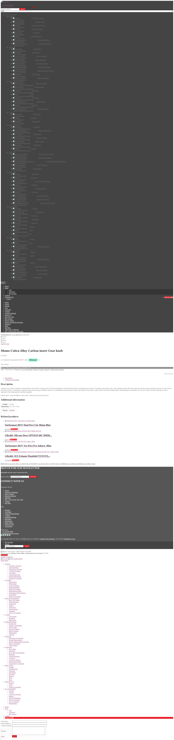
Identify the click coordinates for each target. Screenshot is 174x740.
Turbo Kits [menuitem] (12, 607)
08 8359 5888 (168, 297)
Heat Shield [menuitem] (12, 595)
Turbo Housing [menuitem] (14, 602)
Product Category (44, 370)
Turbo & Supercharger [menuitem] (12, 598)
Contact (7, 295)
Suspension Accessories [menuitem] (16, 663)
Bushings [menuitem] (12, 654)
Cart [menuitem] (10, 710)
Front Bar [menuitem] (12, 671)
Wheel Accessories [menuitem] (15, 687)
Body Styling (9, 523)
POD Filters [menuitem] (13, 584)
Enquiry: (3, 731)
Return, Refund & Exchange (14, 322)
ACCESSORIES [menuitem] (10, 689)
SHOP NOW (5, 344)
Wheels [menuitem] (11, 683)
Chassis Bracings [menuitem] (14, 656)
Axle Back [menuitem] (12, 573)
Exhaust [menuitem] (7, 564)
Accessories (8, 526)
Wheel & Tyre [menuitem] (9, 682)
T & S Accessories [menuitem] (15, 613)
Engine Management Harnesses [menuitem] (19, 642)
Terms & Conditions (11, 492)
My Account (9, 542)
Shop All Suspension (20, 176)
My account (12, 293)
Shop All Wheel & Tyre (20, 241)
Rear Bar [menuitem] (12, 674)
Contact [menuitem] (7, 716)
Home (7, 286)
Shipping (8, 324)
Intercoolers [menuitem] (12, 620)
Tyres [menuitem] (10, 685)
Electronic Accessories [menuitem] (16, 638)
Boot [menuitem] (10, 678)
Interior (35, 370)
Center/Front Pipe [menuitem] (14, 575)
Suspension (8, 521)
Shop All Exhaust (18, 20)
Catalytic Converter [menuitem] (15, 566)
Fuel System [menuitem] (13, 627)
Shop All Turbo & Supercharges (23, 85)
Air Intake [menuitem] (8, 580)
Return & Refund (10, 496)
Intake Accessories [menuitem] (15, 596)
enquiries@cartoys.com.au (10, 533)
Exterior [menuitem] (11, 691)
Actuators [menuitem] (12, 611)
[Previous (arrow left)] (3, 370)
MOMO (12, 410)
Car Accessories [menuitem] (14, 702)
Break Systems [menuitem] (13, 631)
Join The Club (9, 317)
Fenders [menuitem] (11, 667)
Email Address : (6, 723)
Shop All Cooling (18, 116)
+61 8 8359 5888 (7, 5)
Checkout (12, 292)
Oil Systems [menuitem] (13, 616)
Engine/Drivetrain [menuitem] (10, 622)
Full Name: (4, 721)
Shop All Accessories (20, 254)
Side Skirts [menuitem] (12, 673)
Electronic (8, 519)
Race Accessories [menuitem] (14, 700)
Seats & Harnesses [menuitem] (15, 698)
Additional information (12, 380)
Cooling (7, 515)
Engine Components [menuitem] (15, 625)
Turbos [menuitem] (11, 605)
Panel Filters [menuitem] (13, 582)
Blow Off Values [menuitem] (14, 600)
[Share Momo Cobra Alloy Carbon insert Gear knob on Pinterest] (9, 373)
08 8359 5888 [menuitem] (9, 718)
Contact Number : (6, 726)
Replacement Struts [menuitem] (15, 662)
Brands (7, 306)
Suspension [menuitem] (8, 647)
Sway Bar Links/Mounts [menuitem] (16, 653)
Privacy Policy (9, 320)
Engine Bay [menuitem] (12, 624)
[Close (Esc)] (167, 2)
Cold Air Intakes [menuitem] (14, 586)
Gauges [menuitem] (11, 692)
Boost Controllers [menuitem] (14, 644)
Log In (8, 299)
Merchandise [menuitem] (13, 703)
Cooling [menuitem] (7, 615)
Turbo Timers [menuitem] (13, 645)
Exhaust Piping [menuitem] (14, 567)
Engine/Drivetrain (10, 517)
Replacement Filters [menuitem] (15, 591)
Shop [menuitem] (6, 709)
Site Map (8, 328)
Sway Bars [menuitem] (12, 649)
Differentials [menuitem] (13, 633)
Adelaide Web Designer (47, 539)
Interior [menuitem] (11, 696)
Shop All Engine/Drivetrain (22, 129)
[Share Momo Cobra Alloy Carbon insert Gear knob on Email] (12, 373)
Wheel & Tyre (9, 524)
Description (8, 378)
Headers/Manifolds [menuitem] (15, 577)
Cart (10, 290)
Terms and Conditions (12, 330)
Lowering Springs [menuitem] (14, 660)
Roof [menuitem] (10, 680)
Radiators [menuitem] (12, 618)
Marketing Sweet (69, 539)
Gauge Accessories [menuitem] (15, 694)
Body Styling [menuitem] (9, 665)
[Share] (172, 2)
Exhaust (7, 510)
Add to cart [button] (14, 429)
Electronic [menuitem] (8, 636)
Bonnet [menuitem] (11, 676)
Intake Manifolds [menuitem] (14, 587)
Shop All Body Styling (20, 210)
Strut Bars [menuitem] (12, 651)
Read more (4, 555)
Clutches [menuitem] (11, 634)
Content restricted (10, 313)
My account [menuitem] (12, 714)
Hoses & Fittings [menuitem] (14, 629)
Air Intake (8, 512)
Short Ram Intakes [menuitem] (15, 589)
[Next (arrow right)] (170, 370)
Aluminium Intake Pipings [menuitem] (17, 593)
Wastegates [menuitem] (12, 604)
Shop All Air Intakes (19, 51)
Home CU (8, 315)
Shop (6, 288)
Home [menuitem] (7, 707)
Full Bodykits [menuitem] (13, 669)
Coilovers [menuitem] (12, 658)
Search (23, 9)
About (7, 304)
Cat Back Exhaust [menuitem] (14, 571)
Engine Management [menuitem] (15, 640)
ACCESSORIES (26, 370)
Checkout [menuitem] (12, 712)
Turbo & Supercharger (12, 514)
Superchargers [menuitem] (13, 609)
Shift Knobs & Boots (57, 370)
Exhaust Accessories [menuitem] (15, 578)
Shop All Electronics (19, 156)
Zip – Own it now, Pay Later (14, 331)
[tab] (89, 378)
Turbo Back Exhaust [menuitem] (15, 569)
